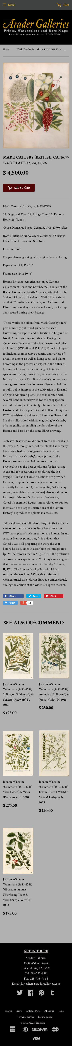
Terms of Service (25, 1017)
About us (49, 1011)
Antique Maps (33, 1011)
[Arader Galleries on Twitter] (20, 994)
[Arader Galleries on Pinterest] (41, 994)
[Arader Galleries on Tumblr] (52, 994)
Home (6, 49)
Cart (66, 5)
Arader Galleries (36, 1023)
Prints (19, 1011)
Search (8, 1011)
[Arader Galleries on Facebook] (31, 994)
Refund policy (45, 1017)
